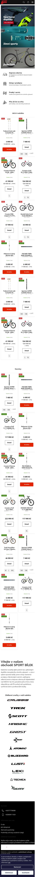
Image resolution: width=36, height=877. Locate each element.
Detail (27, 147)
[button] (6, 16)
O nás (3, 824)
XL (28, 197)
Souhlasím (25, 873)
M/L (12, 570)
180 (21, 154)
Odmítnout (9, 873)
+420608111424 (10, 815)
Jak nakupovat (5, 827)
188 (26, 154)
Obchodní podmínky (7, 830)
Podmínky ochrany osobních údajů (12, 833)
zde (9, 862)
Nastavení (17, 867)
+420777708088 (10, 811)
